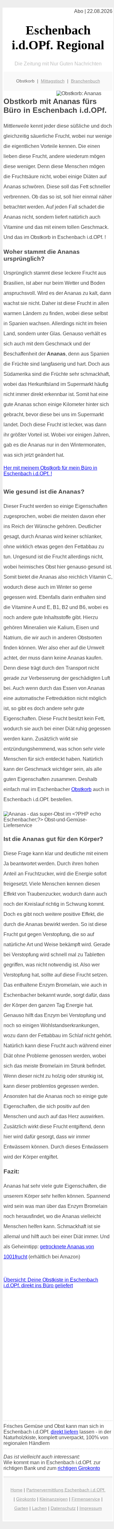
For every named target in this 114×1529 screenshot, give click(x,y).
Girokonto (26, 1499)
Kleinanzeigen (54, 1499)
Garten (21, 1508)
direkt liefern (64, 1432)
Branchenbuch (85, 80)
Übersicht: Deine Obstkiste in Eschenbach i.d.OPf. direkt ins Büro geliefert (50, 1282)
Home (16, 1489)
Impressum (90, 1508)
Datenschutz (63, 1508)
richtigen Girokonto (79, 1468)
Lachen (39, 1508)
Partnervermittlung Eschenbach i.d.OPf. (65, 1489)
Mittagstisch (53, 80)
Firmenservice (86, 1499)
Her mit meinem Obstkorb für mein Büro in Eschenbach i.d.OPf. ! (50, 470)
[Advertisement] (57, 1356)
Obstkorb (81, 789)
